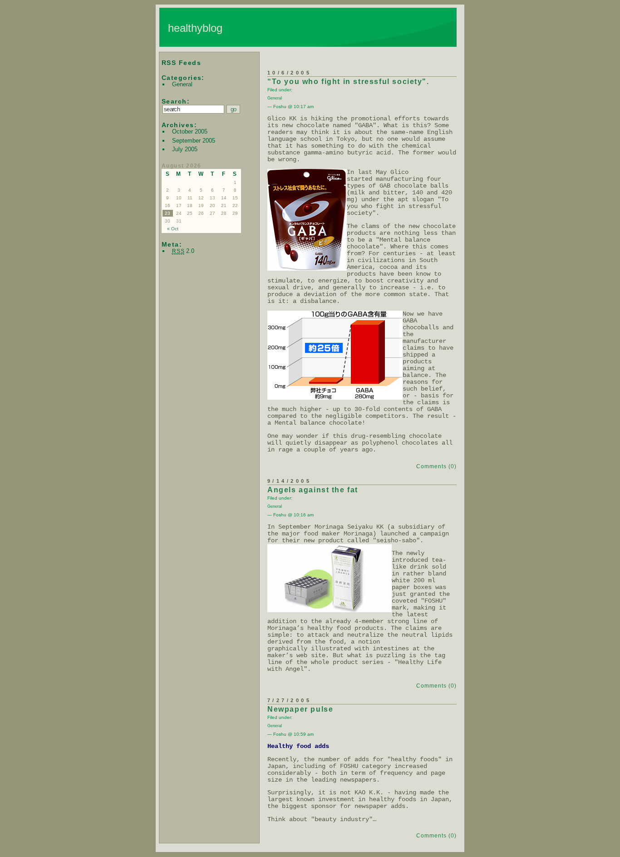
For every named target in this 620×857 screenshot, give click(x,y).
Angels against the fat (312, 490)
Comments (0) (436, 466)
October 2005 (189, 131)
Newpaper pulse (300, 709)
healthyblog (195, 28)
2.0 (183, 251)
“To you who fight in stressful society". (348, 81)
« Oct (172, 228)
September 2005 (193, 140)
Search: (176, 101)
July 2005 (184, 149)
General (182, 84)
